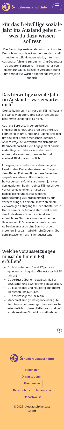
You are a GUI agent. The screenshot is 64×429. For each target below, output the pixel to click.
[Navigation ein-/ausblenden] (57, 6)
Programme (32, 383)
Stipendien (32, 370)
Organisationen (32, 376)
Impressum (43, 390)
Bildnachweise (32, 397)
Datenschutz (21, 390)
